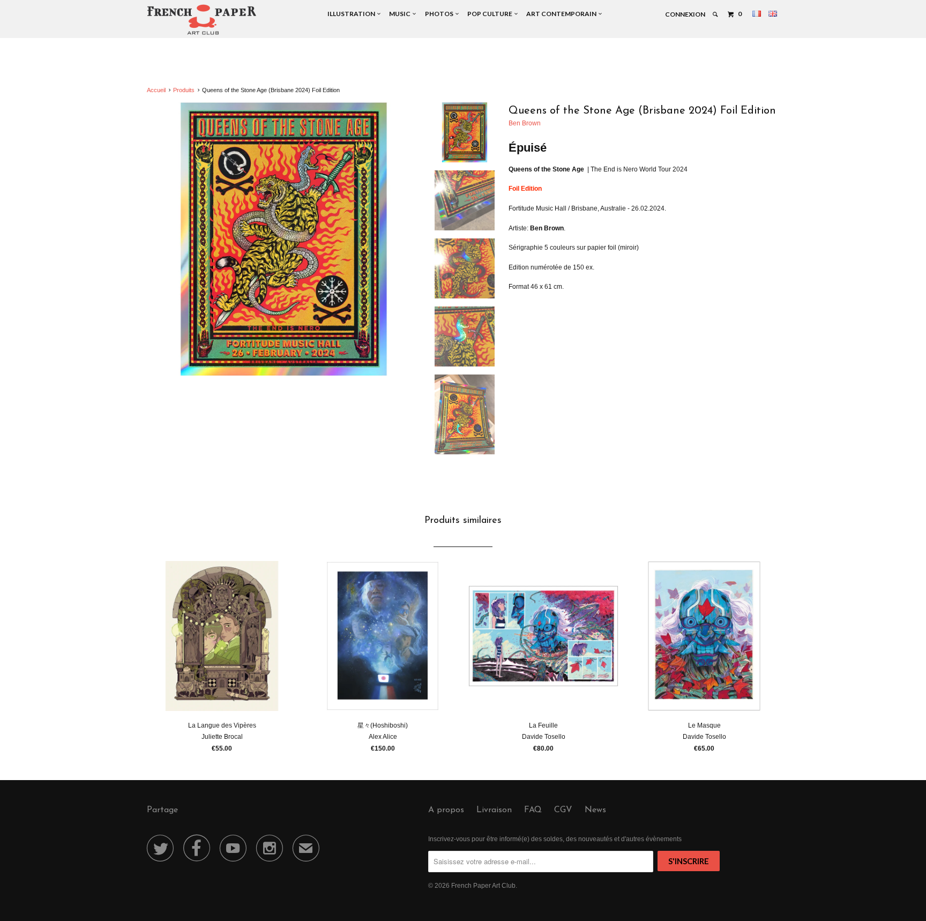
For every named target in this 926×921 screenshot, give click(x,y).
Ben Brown (525, 123)
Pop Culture (490, 14)
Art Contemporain (562, 14)
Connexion (685, 14)
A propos (446, 810)
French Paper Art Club (483, 885)
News (595, 810)
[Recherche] (716, 14)
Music (401, 14)
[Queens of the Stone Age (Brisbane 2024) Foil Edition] (284, 239)
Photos (440, 14)
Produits (184, 90)
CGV (563, 810)
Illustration (352, 14)
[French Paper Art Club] (202, 19)
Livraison (494, 810)
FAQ (533, 810)
